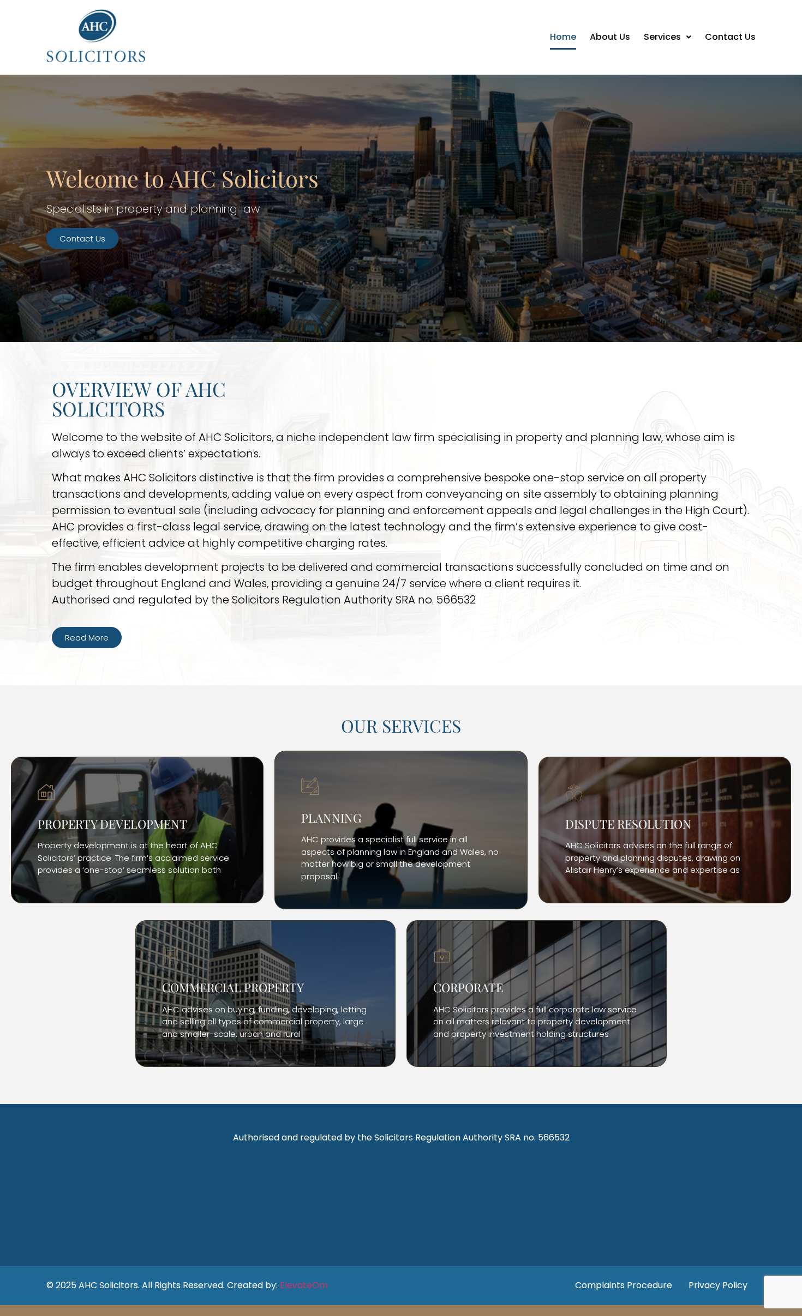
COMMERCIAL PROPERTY (233, 987)
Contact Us (730, 37)
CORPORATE (468, 987)
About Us (610, 37)
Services (662, 37)
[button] (667, 37)
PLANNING (331, 818)
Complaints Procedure (623, 1285)
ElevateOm (304, 1285)
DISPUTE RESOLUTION (628, 824)
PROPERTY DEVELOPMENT (112, 824)
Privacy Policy (718, 1285)
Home (563, 37)
